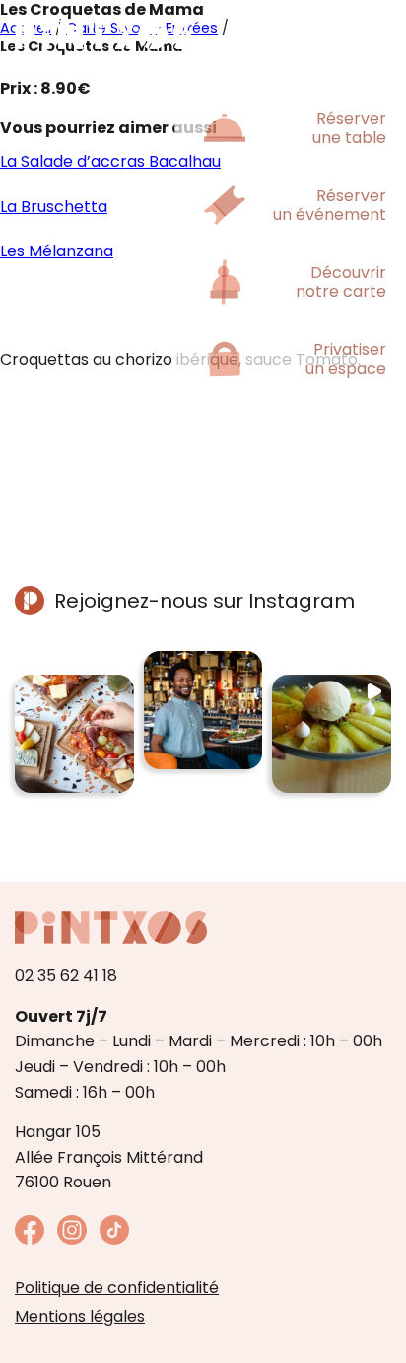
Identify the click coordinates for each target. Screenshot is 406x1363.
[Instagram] (72, 1239)
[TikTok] (114, 1239)
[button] (74, 734)
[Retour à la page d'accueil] (103, 34)
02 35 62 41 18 (66, 976)
